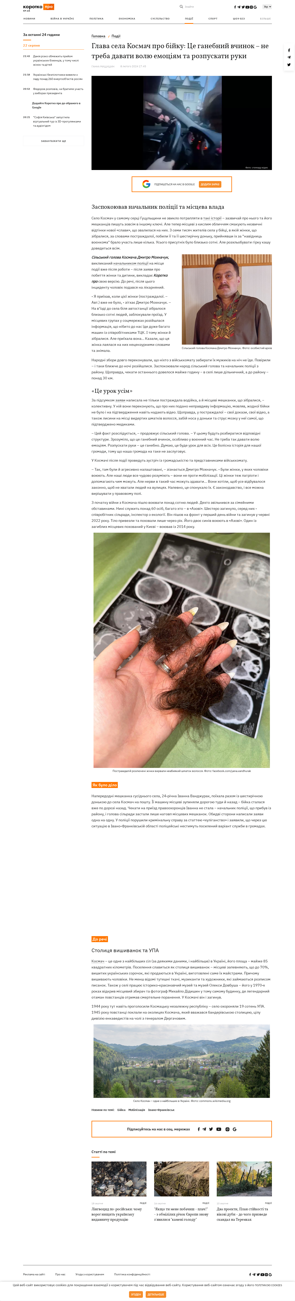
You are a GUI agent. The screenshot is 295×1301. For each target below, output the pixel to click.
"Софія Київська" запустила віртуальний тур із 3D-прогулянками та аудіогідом (57, 121)
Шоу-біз (239, 18)
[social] (235, 7)
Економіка (127, 18)
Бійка (121, 1110)
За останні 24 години (41, 34)
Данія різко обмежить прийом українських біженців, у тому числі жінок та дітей (56, 60)
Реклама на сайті (34, 1274)
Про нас (60, 1274)
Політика (97, 18)
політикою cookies (268, 1285)
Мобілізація (136, 1110)
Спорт (213, 18)
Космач (98, 961)
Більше (265, 18)
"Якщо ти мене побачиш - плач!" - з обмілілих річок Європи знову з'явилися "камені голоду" (181, 1214)
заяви (120, 400)
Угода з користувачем (89, 1274)
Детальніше (156, 1294)
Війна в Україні (62, 18)
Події (189, 18)
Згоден (136, 1294)
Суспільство (160, 18)
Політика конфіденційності (132, 1274)
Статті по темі (104, 1151)
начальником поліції (131, 263)
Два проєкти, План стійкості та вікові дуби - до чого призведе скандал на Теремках (242, 1214)
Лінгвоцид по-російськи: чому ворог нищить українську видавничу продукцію (117, 1214)
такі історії (212, 218)
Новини (29, 18)
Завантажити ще (53, 141)
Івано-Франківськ (161, 1110)
